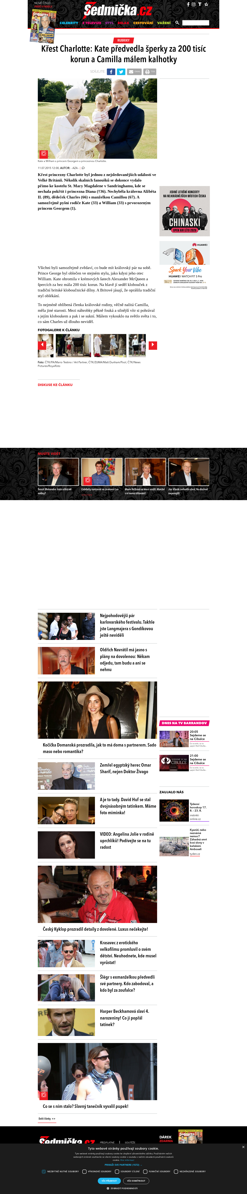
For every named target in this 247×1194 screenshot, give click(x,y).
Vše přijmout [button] (109, 1180)
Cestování (143, 23)
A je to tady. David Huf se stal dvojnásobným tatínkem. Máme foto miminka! (128, 806)
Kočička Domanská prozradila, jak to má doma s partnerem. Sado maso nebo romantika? (99, 748)
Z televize (91, 23)
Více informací (127, 1160)
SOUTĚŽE (130, 1143)
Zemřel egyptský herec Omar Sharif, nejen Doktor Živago (125, 768)
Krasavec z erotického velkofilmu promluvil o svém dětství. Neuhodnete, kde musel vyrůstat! (128, 953)
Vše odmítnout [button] (136, 1180)
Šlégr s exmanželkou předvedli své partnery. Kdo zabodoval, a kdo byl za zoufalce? (127, 984)
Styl (109, 23)
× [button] (243, 1147)
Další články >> (47, 1119)
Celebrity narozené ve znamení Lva (99, 489)
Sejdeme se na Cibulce (198, 735)
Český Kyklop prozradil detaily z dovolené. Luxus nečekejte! (95, 929)
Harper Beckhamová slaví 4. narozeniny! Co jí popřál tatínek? (124, 1018)
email (137, 72)
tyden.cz (195, 854)
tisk (152, 72)
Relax (123, 23)
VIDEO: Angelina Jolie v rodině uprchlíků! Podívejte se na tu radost (127, 841)
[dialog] (123, 1169)
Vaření (164, 23)
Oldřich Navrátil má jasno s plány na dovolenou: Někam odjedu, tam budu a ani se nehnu (125, 660)
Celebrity (69, 23)
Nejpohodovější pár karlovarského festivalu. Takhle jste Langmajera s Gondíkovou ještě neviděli (127, 626)
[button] (123, 1165)
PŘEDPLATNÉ (107, 1143)
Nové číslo (43, 5)
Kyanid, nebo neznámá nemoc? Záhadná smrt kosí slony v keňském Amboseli (198, 840)
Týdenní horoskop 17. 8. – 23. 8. (198, 807)
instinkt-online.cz (195, 817)
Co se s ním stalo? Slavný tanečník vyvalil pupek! (86, 1106)
